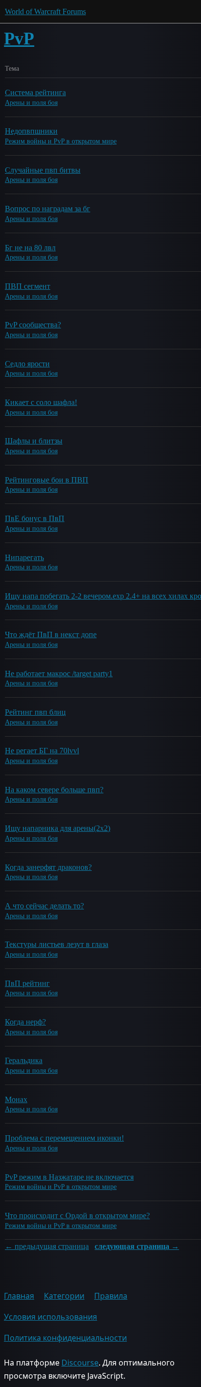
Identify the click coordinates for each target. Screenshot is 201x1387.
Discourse (80, 1362)
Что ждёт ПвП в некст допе (51, 634)
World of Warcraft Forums (45, 11)
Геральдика (23, 1060)
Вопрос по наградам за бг (47, 208)
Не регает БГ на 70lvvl (42, 750)
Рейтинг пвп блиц (35, 712)
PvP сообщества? (33, 325)
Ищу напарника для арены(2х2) (57, 828)
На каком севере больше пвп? (54, 789)
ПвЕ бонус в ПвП (34, 518)
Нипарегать (24, 557)
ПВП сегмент (27, 286)
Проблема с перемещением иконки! (64, 1138)
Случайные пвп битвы (42, 170)
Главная (19, 1295)
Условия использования (50, 1316)
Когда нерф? (25, 1022)
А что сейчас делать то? (44, 906)
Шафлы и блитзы (33, 441)
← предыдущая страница (47, 1246)
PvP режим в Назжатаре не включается (69, 1177)
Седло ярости (27, 364)
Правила (110, 1295)
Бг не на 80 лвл (30, 247)
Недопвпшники (31, 131)
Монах (16, 1099)
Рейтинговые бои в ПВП (46, 480)
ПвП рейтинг (27, 983)
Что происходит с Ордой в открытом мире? (77, 1215)
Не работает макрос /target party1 (59, 673)
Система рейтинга (35, 92)
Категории (64, 1295)
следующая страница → (137, 1246)
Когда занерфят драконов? (48, 867)
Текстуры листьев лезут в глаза (56, 944)
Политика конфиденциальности (65, 1337)
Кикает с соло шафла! (41, 402)
